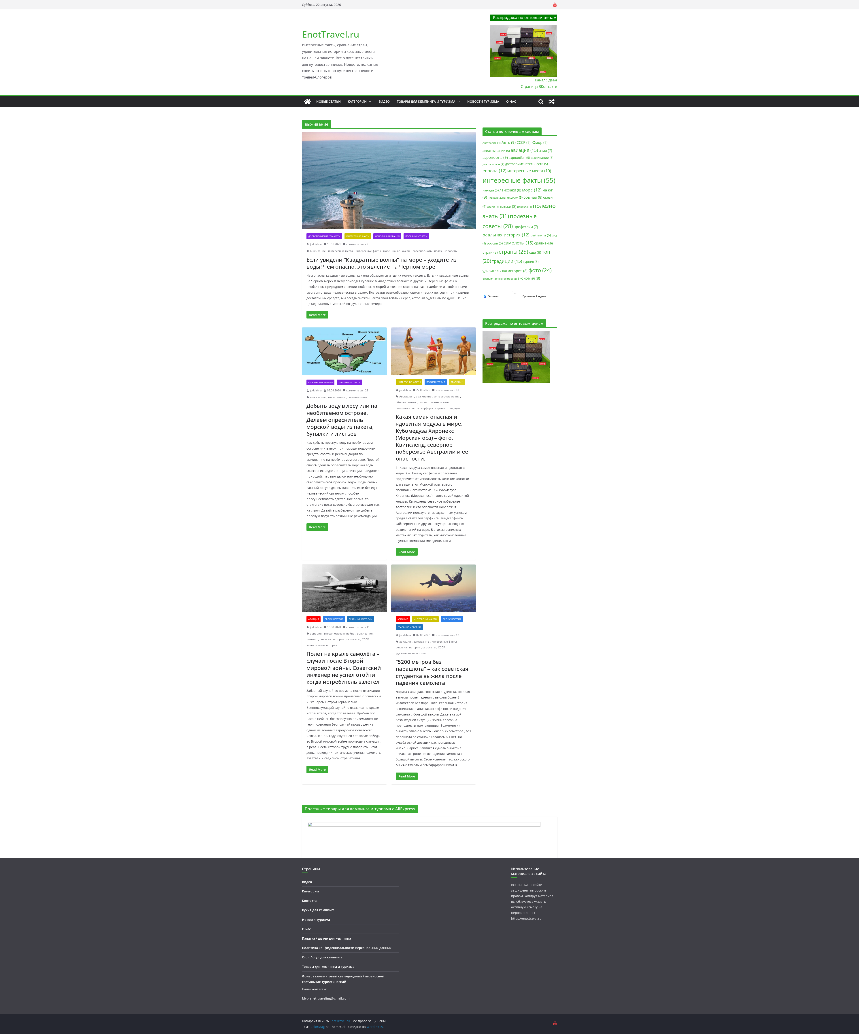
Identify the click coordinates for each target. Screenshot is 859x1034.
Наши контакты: (314, 989)
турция (530, 261)
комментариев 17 (447, 635)
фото (540, 270)
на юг (396, 251)
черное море (507, 278)
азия (545, 150)
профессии (526, 226)
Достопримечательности (324, 236)
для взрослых (493, 164)
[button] (369, 101)
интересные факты (368, 251)
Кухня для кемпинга (318, 910)
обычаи (401, 402)
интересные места (340, 251)
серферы (427, 408)
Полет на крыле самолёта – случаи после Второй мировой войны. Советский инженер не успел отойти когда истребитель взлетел (343, 667)
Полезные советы (416, 236)
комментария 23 (357, 390)
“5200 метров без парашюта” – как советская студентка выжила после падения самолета (432, 672)
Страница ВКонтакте (539, 86)
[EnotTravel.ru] (307, 101)
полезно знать (422, 251)
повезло (311, 639)
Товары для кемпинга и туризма (426, 101)
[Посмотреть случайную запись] (551, 101)
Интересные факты (357, 236)
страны (440, 408)
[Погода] (491, 296)
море (386, 251)
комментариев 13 (447, 390)
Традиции (457, 382)
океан (406, 251)
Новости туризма (483, 101)
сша (535, 252)
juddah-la (316, 244)
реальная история (332, 639)
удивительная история (321, 645)
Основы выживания (387, 236)
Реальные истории (360, 619)
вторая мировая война (339, 633)
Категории (357, 101)
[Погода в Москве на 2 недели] (534, 296)
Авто (509, 142)
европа (494, 171)
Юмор (540, 142)
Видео (384, 101)
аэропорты (495, 157)
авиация (316, 633)
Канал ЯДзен (546, 80)
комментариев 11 (358, 627)
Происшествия (435, 382)
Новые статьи (328, 101)
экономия (529, 278)
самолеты (353, 639)
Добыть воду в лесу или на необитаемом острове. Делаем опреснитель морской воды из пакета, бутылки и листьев (341, 419)
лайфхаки (510, 190)
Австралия (406, 396)
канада (491, 190)
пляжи (423, 402)
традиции (454, 408)
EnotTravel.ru (330, 34)
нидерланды (497, 197)
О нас (511, 101)
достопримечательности (526, 164)
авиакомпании (496, 151)
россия (495, 243)
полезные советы (445, 251)
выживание (318, 251)
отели (493, 207)
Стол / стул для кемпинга (322, 957)
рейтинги (540, 235)
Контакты (309, 900)
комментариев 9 (357, 244)
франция (490, 278)
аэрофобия (519, 157)
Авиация (313, 619)
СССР (365, 639)
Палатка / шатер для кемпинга (326, 938)
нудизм (515, 197)
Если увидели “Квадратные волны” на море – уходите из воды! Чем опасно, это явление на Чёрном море (381, 263)
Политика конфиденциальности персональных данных (346, 948)
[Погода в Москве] (515, 290)
